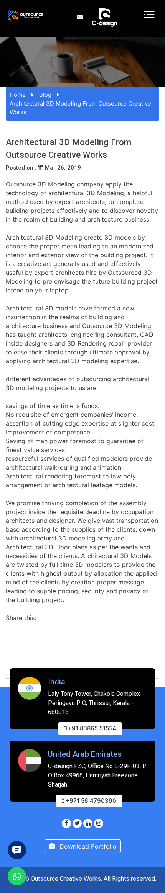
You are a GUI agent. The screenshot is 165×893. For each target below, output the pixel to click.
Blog (45, 94)
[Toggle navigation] (149, 14)
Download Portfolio (87, 846)
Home (18, 94)
